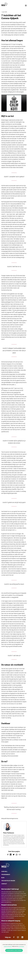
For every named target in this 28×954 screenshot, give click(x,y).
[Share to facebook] (7, 855)
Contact (4, 883)
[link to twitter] (13, 855)
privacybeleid (21, 946)
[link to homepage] (4, 4)
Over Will (4, 871)
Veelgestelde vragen (8, 880)
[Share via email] (20, 855)
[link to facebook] (13, 937)
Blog (2, 877)
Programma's (5, 874)
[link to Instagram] (18, 937)
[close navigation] (26, 5)
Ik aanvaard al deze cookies (14, 950)
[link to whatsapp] (17, 855)
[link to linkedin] (10, 855)
